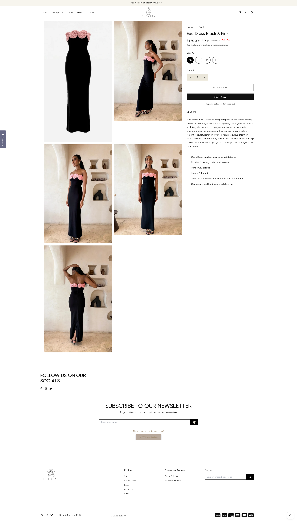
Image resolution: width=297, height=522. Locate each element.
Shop (45, 12)
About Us (81, 12)
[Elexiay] (148, 12)
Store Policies (171, 476)
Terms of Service (173, 480)
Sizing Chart (58, 12)
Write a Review (151, 438)
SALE (201, 27)
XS (190, 60)
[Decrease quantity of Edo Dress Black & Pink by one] (190, 77)
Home (190, 27)
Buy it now (220, 97)
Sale (92, 12)
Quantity (191, 70)
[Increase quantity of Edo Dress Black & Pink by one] (204, 77)
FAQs (70, 12)
